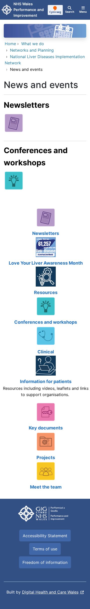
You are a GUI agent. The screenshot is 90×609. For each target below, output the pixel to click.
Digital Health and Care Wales (50, 592)
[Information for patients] (45, 379)
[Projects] (45, 446)
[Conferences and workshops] (14, 180)
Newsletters (26, 104)
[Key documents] (45, 417)
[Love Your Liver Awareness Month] (45, 252)
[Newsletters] (14, 122)
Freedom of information (45, 562)
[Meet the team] (45, 476)
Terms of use (45, 548)
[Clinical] (45, 341)
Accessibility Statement (45, 535)
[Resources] (45, 281)
